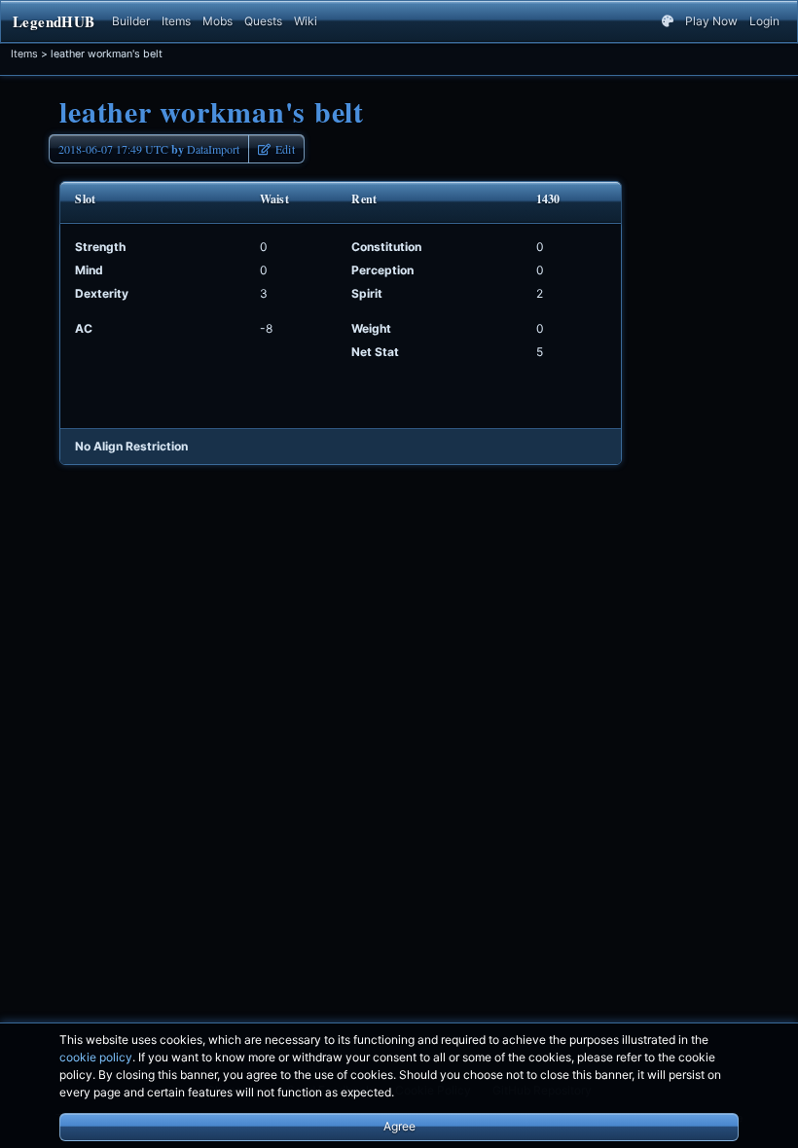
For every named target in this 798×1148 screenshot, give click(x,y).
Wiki (305, 21)
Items (176, 21)
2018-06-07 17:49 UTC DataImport (148, 149)
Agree (399, 1126)
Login (764, 21)
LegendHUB (53, 21)
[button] (276, 148)
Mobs (217, 21)
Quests (263, 21)
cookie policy (95, 1057)
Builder (131, 21)
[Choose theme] (667, 21)
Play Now (711, 21)
